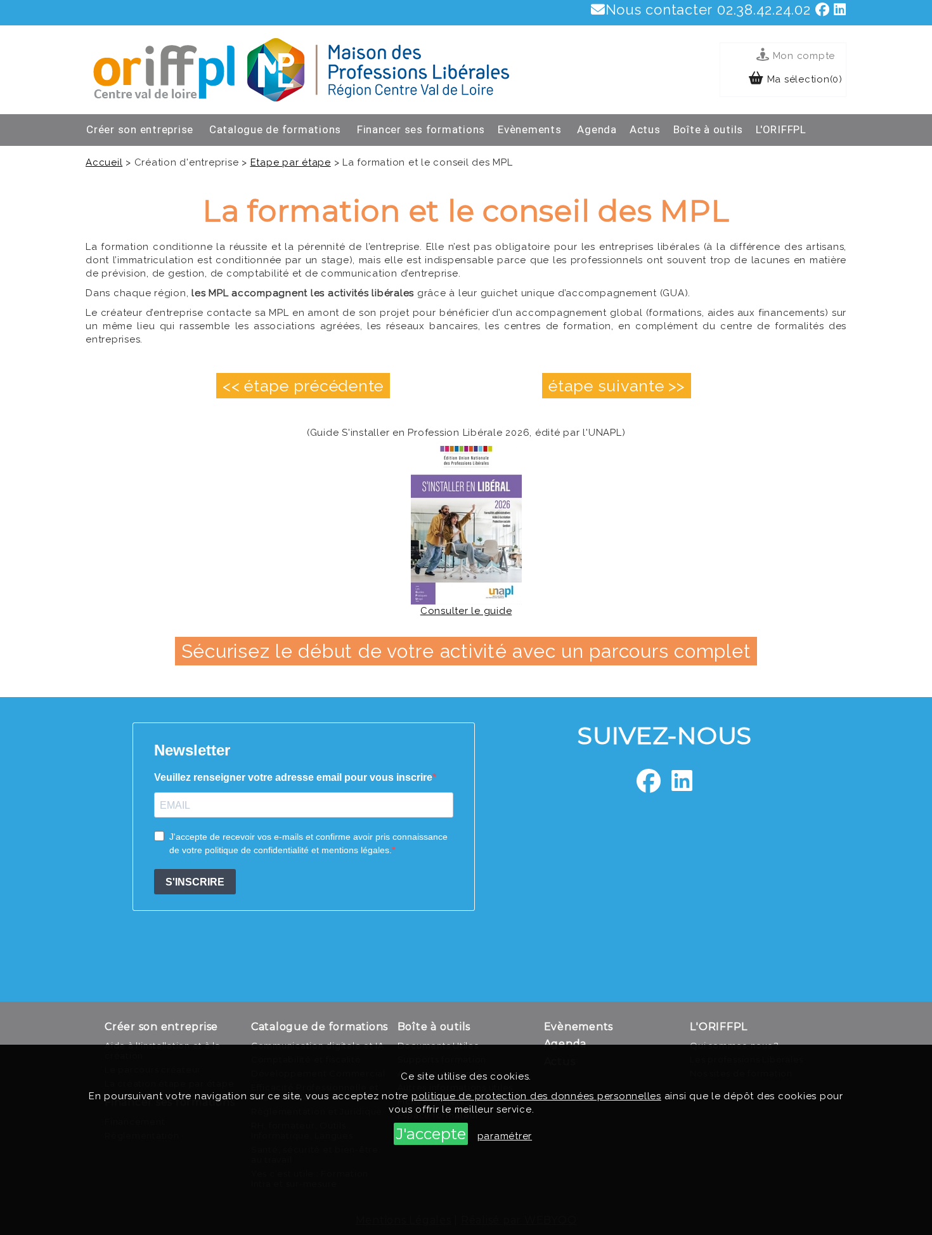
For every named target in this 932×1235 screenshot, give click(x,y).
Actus (645, 129)
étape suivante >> (616, 385)
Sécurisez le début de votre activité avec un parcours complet (466, 651)
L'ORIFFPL (781, 129)
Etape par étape (290, 162)
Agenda (597, 129)
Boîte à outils (708, 129)
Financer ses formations (421, 129)
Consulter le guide (466, 611)
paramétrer (505, 1136)
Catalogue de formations (275, 129)
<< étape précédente (303, 385)
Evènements (530, 129)
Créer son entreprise (139, 129)
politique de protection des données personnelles (536, 1096)
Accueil (104, 162)
